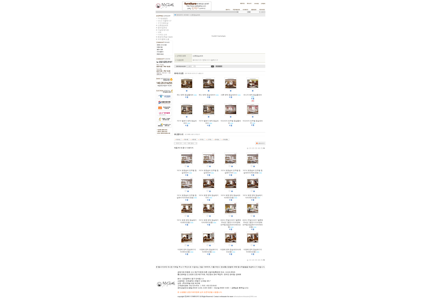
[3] (256, 148)
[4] (259, 148)
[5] (262, 148)
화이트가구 (197, 60)
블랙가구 (214, 60)
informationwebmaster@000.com (245, 296)
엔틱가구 (206, 60)
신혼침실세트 (198, 56)
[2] (253, 148)
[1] (250, 148)
